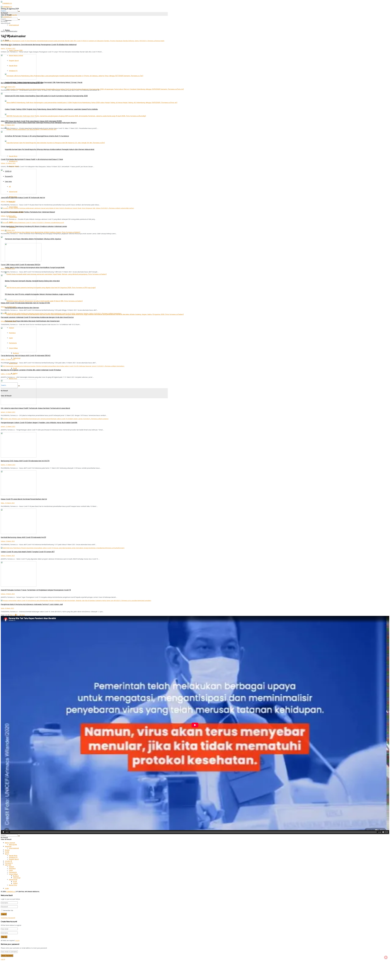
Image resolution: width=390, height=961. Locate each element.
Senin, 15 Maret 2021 (8, 230)
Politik (7, 852)
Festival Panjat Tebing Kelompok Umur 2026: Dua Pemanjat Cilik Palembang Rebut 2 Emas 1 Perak (43, 82)
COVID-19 (8, 861)
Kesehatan (13, 217)
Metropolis (13, 15)
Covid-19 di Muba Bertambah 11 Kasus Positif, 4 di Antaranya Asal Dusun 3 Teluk (32, 159)
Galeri (15, 373)
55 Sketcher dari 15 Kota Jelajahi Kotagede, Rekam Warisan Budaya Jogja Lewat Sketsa (39, 294)
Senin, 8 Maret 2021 (7, 608)
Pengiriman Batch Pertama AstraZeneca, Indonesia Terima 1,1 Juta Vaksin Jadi (32, 604)
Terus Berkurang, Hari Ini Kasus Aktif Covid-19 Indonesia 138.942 (25, 355)
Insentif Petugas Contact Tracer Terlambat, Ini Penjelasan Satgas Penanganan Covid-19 (36, 590)
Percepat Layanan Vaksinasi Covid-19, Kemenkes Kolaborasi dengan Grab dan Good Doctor (37, 317)
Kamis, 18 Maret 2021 (8, 48)
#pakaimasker (12, 31)
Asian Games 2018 (15, 50)
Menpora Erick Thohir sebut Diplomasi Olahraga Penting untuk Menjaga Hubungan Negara (40, 122)
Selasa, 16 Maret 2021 (8, 163)
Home (3, 31)
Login (7, 888)
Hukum (11, 867)
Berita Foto (13, 378)
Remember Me (8, 910)
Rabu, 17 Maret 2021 (8, 125)
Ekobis (7, 30)
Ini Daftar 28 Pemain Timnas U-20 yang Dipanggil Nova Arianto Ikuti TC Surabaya (37, 136)
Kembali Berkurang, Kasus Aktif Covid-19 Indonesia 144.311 (23, 537)
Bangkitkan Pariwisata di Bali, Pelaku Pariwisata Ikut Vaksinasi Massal (28, 212)
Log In (17, 940)
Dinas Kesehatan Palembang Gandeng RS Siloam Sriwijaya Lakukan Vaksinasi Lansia (34, 226)
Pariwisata (13, 872)
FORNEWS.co (10, 892)
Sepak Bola (13, 856)
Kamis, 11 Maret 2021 (8, 465)
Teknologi (16, 358)
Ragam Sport (14, 859)
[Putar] (3, 832)
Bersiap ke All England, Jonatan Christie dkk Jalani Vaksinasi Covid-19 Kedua (31, 370)
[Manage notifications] (385, 957)
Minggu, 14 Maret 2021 (8, 307)
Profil (15, 368)
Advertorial (13, 880)
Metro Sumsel (10, 843)
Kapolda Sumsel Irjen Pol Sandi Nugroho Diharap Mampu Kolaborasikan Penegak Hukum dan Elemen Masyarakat (49, 149)
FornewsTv (9, 863)
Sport (7, 854)
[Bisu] (383, 832)
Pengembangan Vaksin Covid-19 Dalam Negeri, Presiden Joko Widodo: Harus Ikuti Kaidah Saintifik (39, 422)
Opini (11, 870)
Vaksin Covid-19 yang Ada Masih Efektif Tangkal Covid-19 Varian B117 (28, 552)
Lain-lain (8, 865)
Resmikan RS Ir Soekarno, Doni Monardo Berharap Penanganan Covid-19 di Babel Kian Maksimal (38, 44)
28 (20, 615)
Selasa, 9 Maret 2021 (8, 541)
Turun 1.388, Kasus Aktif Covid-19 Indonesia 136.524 (20, 264)
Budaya (16, 353)
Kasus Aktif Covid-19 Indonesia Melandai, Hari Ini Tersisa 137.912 (25, 303)
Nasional (8, 846)
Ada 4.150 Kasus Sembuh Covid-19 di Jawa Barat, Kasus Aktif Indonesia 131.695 (31, 121)
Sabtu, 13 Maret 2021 (8, 359)
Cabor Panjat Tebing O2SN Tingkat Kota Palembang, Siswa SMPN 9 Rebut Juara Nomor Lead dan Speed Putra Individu (51, 109)
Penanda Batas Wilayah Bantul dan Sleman (22, 307)
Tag (6, 31)
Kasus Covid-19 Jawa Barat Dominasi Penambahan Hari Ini (24, 499)
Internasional (14, 25)
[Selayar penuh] (387, 832)
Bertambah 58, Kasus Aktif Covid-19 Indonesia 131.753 (22, 83)
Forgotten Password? (8, 918)
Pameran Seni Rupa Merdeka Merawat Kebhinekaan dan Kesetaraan (32, 321)
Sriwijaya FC (13, 161)
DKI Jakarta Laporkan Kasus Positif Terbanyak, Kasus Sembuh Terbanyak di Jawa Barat (35, 408)
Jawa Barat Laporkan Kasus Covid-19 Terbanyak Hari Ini (23, 197)
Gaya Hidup (13, 207)
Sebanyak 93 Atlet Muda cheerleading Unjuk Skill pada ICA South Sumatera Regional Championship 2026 (46, 96)
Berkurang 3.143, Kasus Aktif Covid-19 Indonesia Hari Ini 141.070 (25, 461)
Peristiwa (12, 868)
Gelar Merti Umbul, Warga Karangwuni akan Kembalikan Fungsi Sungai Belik (35, 267)
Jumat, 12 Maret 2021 (8, 412)
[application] (195, 725)
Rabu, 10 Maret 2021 (8, 503)
